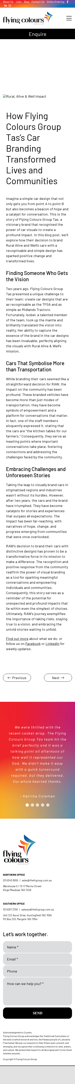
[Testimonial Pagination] (27, 805)
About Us (8, 1)
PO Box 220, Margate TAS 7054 (20, 919)
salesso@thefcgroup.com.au (37, 909)
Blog (26, 1)
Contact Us (38, 1)
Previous (19, 677)
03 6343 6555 (10, 880)
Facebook (33, 643)
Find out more (17, 638)
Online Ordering (55, 1)
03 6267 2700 (10, 909)
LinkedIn (52, 643)
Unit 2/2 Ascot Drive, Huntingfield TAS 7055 (27, 915)
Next (56, 677)
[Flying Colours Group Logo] (28, 13)
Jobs (18, 1)
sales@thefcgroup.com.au (37, 880)
